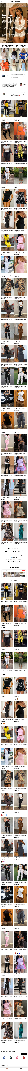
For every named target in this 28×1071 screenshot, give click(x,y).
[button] (14, 1062)
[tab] (14, 580)
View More (13, 1046)
